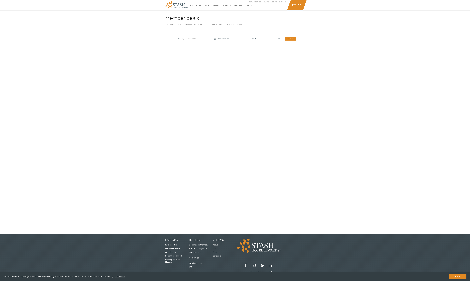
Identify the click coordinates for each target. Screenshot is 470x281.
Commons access (196, 252)
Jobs (214, 248)
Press (215, 252)
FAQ (191, 267)
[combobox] (193, 39)
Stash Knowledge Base (198, 248)
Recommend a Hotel (173, 256)
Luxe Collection (171, 245)
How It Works (212, 5)
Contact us (217, 256)
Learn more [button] (120, 276)
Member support (195, 263)
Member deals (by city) (196, 24)
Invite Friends (170, 252)
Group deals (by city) (237, 24)
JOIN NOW (296, 5)
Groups (238, 5)
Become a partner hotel (198, 245)
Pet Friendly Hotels (172, 248)
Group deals (217, 24)
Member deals (174, 24)
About (215, 245)
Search (290, 38)
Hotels (227, 5)
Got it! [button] (458, 277)
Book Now (195, 5)
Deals (249, 5)
